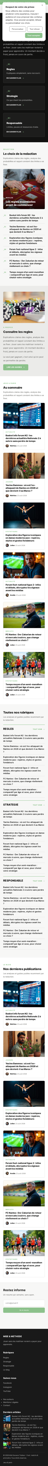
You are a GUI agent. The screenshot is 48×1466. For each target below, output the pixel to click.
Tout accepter (33, 35)
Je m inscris (24, 1310)
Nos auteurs (8, 1399)
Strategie (7, 1362)
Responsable (8, 1366)
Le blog (6, 1370)
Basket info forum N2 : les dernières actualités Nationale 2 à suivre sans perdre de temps (23, 438)
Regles (6, 1358)
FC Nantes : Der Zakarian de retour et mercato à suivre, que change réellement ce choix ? (23, 637)
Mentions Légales (10, 1402)
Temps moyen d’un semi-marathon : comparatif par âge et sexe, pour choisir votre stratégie (24, 687)
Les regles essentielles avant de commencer (20, 203)
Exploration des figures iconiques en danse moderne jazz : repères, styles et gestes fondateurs (23, 538)
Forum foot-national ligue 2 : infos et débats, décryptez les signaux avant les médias (23, 587)
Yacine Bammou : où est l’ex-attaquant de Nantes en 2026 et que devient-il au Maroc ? (22, 488)
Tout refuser (35, 29)
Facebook (7, 1383)
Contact (6, 1405)
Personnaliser (17, 29)
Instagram (7, 1387)
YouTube (7, 1391)
